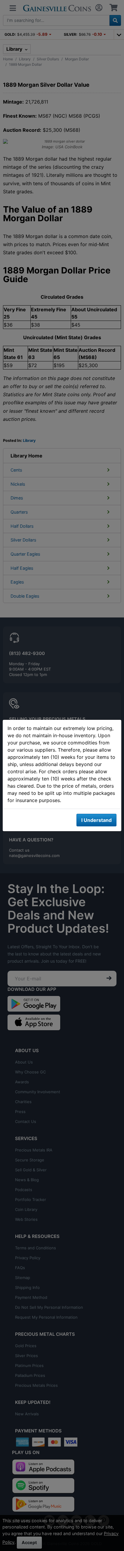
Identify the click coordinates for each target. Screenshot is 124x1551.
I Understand (96, 820)
